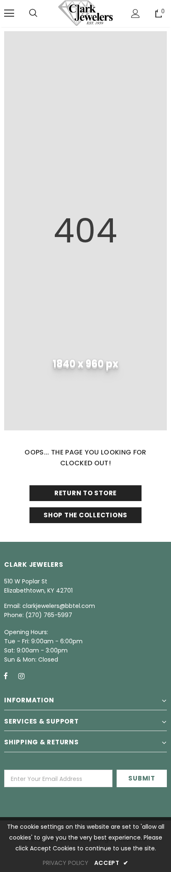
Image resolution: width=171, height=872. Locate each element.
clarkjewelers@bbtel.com (58, 606)
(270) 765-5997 (48, 615)
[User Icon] (135, 13)
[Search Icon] (33, 13)
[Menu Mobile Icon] (9, 13)
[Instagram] (21, 675)
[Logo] (85, 13)
